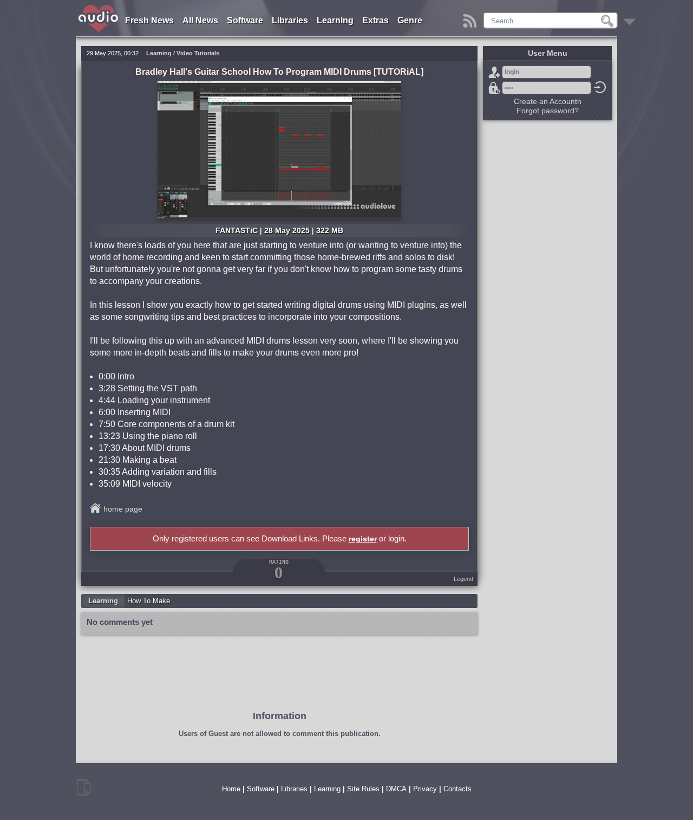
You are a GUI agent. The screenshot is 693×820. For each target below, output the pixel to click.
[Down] (631, 18)
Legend (463, 579)
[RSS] (471, 18)
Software (245, 20)
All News (200, 20)
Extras (375, 20)
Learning (335, 20)
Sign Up (494, 72)
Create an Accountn (547, 101)
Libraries (290, 20)
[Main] (99, 7)
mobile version (84, 787)
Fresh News (149, 20)
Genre (409, 20)
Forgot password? (494, 88)
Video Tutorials (197, 53)
